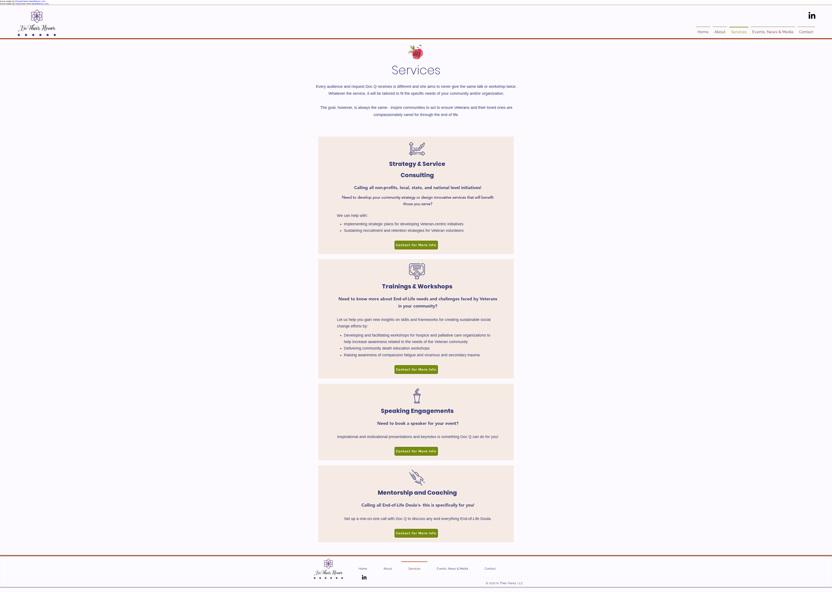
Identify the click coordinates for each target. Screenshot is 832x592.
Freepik (19, 1)
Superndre (20, 3)
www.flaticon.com (36, 1)
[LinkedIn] (812, 16)
